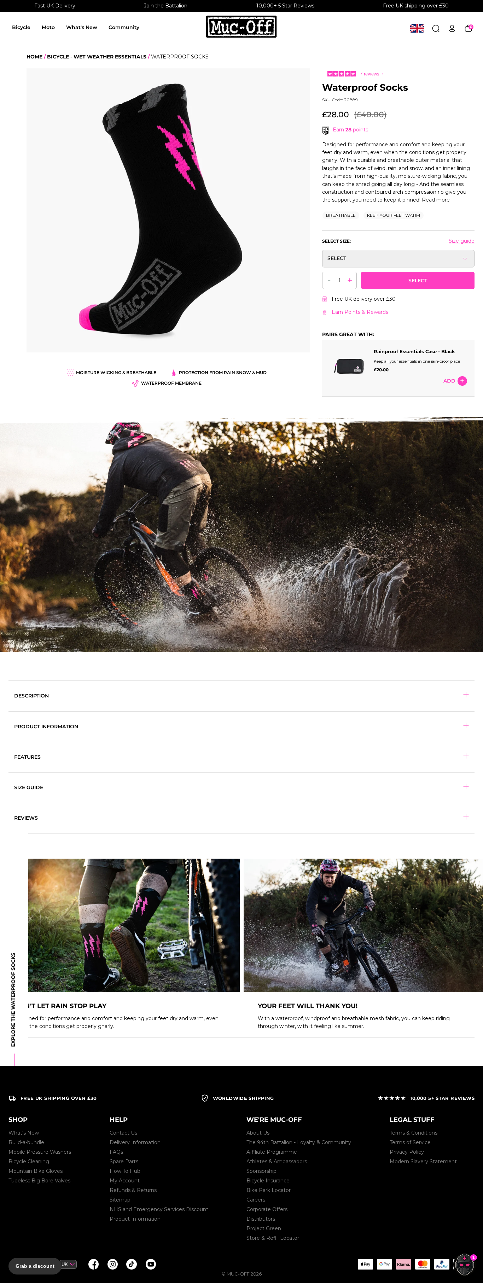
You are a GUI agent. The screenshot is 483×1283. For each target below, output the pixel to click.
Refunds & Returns (133, 1190)
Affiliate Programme (271, 1152)
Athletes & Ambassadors (276, 1161)
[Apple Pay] (365, 1264)
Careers (255, 1200)
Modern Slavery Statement (423, 1161)
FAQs (116, 1152)
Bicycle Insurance (268, 1180)
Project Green (263, 1228)
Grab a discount (35, 1266)
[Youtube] (150, 1264)
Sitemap (120, 1200)
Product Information (135, 1219)
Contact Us (123, 1133)
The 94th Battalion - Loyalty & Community (298, 1142)
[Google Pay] (384, 1264)
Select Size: (336, 241)
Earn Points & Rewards (360, 312)
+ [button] (350, 280)
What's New (81, 27)
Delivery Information (135, 1142)
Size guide (462, 241)
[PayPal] (441, 1264)
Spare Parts (124, 1161)
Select (417, 280)
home (34, 56)
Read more (436, 200)
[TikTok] (131, 1264)
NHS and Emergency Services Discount (159, 1209)
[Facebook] (93, 1264)
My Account (125, 1180)
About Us (257, 1133)
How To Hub (125, 1171)
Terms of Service (410, 1142)
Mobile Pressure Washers (39, 1152)
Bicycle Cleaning (28, 1161)
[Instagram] (112, 1264)
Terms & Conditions (413, 1133)
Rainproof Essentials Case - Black (414, 351)
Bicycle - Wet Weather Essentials (96, 56)
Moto (48, 27)
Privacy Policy (407, 1152)
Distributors (260, 1219)
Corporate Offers (266, 1209)
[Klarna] (403, 1264)
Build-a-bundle (26, 1142)
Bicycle (21, 27)
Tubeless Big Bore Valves (39, 1180)
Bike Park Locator (268, 1190)
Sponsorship (261, 1171)
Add (449, 381)
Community (124, 27)
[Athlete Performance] (422, 1264)
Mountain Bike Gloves (35, 1171)
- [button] (329, 279)
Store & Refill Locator (272, 1238)
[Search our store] (436, 28)
